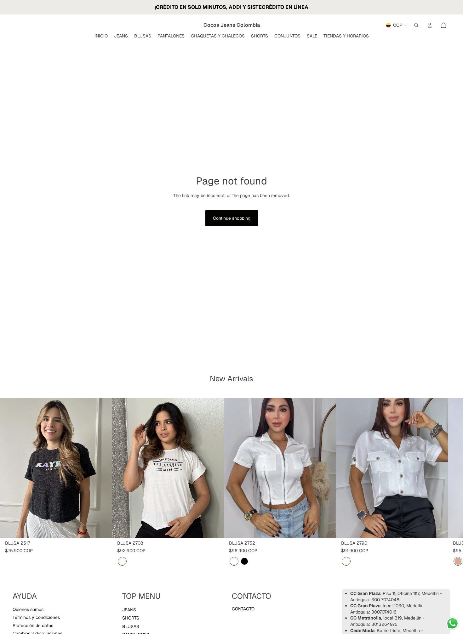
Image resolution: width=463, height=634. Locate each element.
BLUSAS (130, 626)
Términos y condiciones (36, 617)
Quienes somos (28, 609)
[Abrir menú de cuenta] (430, 25)
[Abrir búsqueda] (416, 25)
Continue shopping (231, 218)
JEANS (129, 610)
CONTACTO (243, 609)
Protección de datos (33, 625)
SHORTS (130, 618)
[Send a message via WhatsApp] (452, 623)
